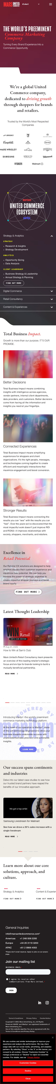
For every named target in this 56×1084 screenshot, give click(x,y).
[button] (7, 702)
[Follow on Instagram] (47, 1003)
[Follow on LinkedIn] (39, 1003)
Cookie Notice (45, 1018)
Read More (10, 673)
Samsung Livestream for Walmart (28, 823)
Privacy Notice (33, 1057)
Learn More (28, 749)
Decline (28, 1071)
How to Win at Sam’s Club (28, 658)
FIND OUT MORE (26, 591)
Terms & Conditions (16, 1018)
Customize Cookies (28, 1063)
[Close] (53, 1038)
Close (28, 1079)
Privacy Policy (31, 1018)
